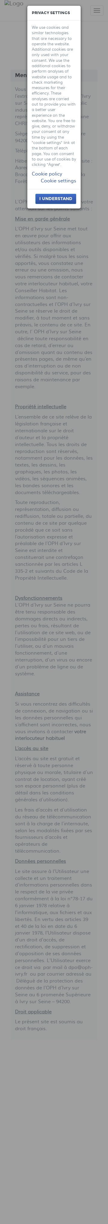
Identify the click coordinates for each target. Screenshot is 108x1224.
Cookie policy (47, 174)
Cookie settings (58, 181)
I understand (55, 198)
